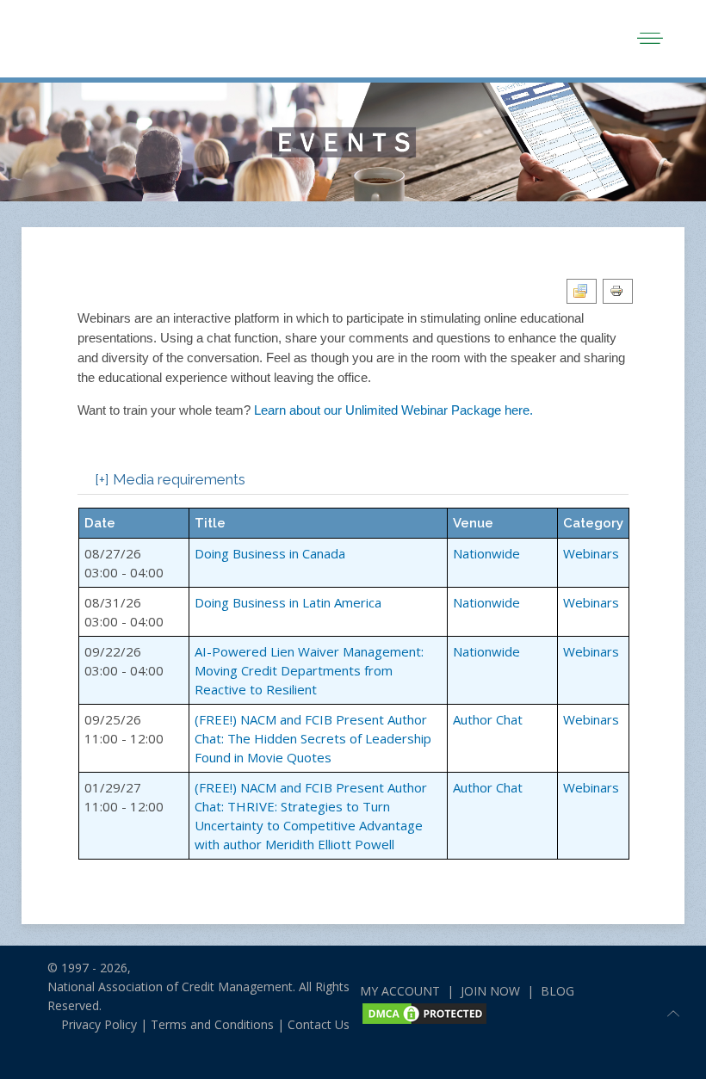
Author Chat (488, 719)
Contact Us (319, 1024)
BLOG (557, 991)
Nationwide (486, 553)
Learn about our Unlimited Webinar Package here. (393, 410)
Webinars (591, 553)
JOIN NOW (490, 991)
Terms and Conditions (212, 1024)
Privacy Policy (92, 1024)
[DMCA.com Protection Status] (424, 1011)
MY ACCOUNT (400, 991)
